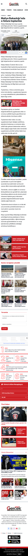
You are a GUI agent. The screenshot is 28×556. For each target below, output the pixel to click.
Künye (3, 533)
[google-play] (14, 542)
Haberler (3, 15)
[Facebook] (8, 528)
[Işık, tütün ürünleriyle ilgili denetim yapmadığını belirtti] (7, 299)
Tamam (19, 554)
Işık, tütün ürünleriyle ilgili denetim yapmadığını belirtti (7, 305)
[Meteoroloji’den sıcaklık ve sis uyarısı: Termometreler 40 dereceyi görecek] (21, 268)
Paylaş (4, 52)
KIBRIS (3, 10)
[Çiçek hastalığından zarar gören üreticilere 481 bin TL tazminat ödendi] (21, 283)
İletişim (9, 533)
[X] (11, 528)
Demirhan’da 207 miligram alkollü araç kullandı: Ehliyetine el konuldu (9, 359)
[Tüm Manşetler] (26, 452)
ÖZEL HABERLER (18, 10)
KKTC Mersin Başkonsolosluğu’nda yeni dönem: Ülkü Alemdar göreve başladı (7, 290)
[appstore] (14, 537)
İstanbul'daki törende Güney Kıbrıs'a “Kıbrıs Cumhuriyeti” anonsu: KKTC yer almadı (23, 377)
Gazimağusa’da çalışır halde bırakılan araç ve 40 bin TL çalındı (15, 350)
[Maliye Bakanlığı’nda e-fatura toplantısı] (14, 42)
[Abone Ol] (26, 52)
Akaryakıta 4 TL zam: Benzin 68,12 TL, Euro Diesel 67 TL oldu (9, 377)
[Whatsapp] (19, 528)
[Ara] (26, 4)
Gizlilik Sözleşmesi (18, 533)
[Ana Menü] (1, 4)
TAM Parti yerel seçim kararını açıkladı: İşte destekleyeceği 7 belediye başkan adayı (16, 368)
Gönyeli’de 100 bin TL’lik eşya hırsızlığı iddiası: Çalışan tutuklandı (23, 359)
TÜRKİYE (9, 10)
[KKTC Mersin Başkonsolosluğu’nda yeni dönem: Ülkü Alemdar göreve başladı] (7, 283)
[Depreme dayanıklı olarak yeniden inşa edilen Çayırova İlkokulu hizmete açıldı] (7, 268)
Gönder (4, 328)
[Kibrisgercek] (14, 4)
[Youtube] (16, 528)
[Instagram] (14, 528)
